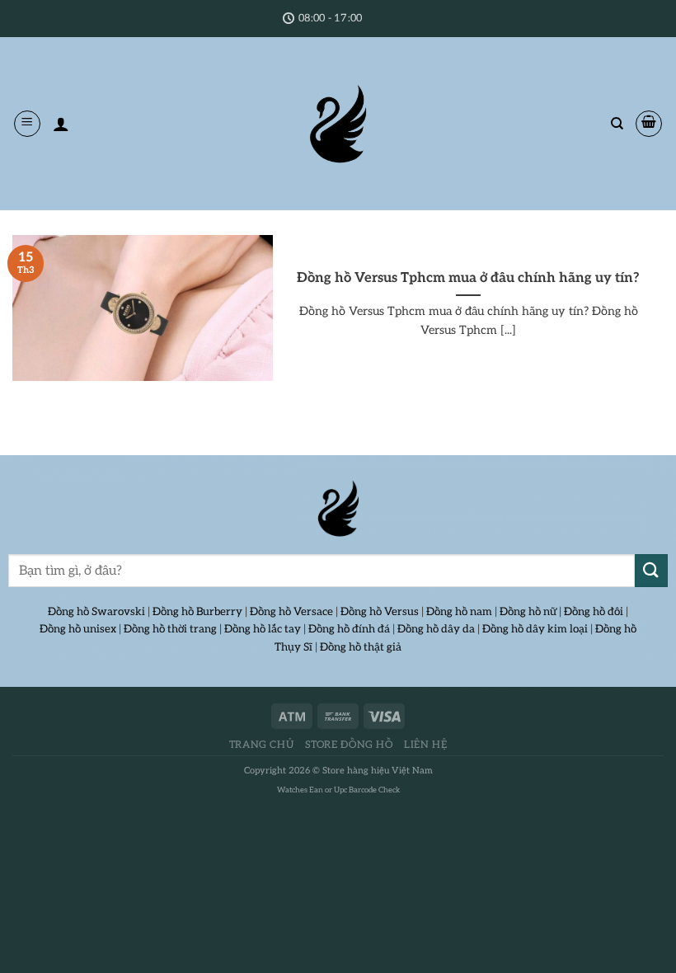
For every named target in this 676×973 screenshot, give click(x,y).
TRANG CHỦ (261, 745)
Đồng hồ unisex (78, 629)
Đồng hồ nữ (528, 611)
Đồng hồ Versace (291, 611)
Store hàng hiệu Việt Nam (377, 770)
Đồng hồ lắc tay (262, 629)
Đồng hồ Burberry (197, 611)
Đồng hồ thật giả (360, 647)
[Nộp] (651, 570)
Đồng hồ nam (459, 611)
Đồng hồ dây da (436, 629)
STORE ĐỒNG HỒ (349, 745)
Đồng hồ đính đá (349, 629)
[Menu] (27, 123)
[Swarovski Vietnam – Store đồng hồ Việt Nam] (338, 124)
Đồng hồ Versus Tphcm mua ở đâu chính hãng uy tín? (468, 278)
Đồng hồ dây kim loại (535, 629)
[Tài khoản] (61, 124)
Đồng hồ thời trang (170, 629)
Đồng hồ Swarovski (96, 611)
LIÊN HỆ (425, 745)
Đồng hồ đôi (593, 611)
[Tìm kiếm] (617, 123)
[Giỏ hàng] (649, 123)
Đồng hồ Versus (379, 611)
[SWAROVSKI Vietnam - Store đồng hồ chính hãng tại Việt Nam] (338, 508)
